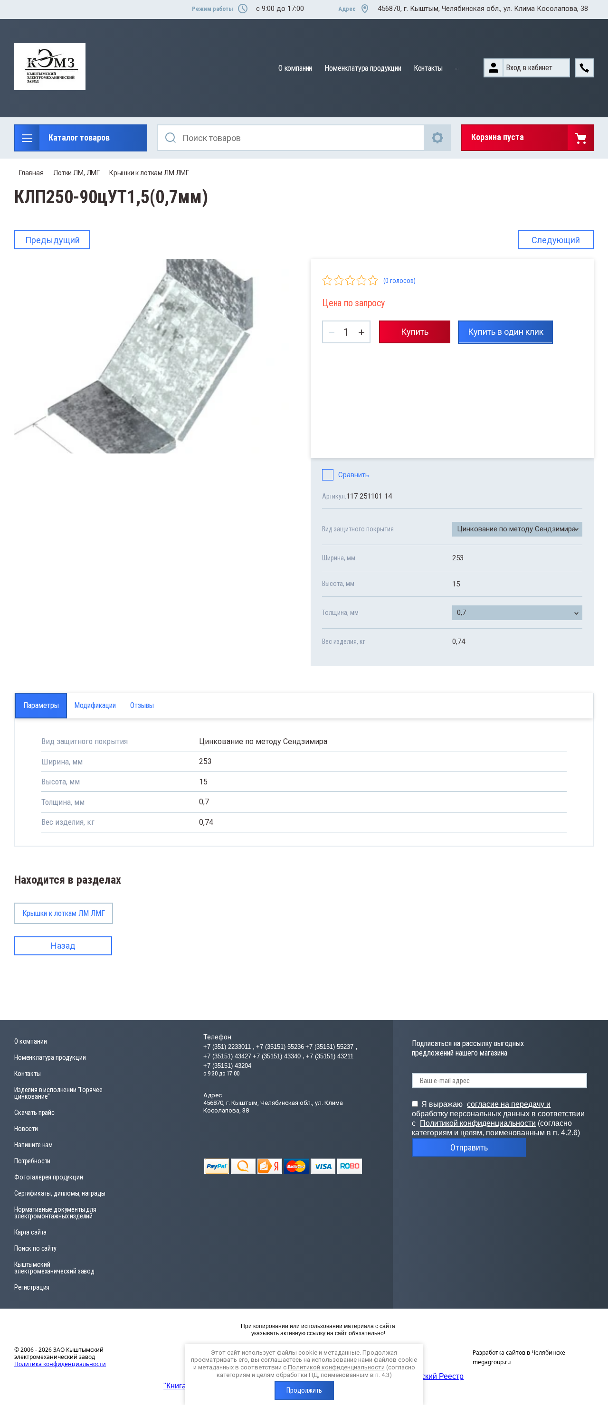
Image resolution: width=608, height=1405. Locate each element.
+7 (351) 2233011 (228, 1046)
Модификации (95, 705)
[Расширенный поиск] (438, 137)
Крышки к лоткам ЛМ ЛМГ (149, 173)
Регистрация (31, 1287)
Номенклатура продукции (362, 68)
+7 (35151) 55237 (330, 1046)
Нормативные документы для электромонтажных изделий (55, 1212)
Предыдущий (52, 240)
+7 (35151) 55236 (280, 1046)
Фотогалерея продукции (48, 1177)
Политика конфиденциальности (60, 1364)
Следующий (556, 240)
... (457, 66)
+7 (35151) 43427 (227, 1056)
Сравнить (353, 475)
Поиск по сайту (35, 1248)
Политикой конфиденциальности (478, 1123)
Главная (31, 173)
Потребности (32, 1161)
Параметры (41, 705)
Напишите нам (33, 1144)
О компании (295, 68)
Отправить (469, 1147)
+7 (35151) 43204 (227, 1065)
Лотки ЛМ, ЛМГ (76, 173)
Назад (63, 946)
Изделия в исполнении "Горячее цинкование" (58, 1093)
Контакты (428, 68)
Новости (26, 1128)
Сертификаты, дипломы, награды (59, 1193)
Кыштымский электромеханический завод (54, 1267)
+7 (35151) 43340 (278, 1056)
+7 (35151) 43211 (329, 1056)
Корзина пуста (497, 137)
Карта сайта (30, 1232)
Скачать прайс (34, 1112)
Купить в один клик (505, 332)
